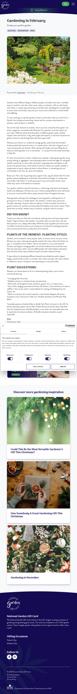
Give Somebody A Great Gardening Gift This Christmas (36, 515)
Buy (65, 4)
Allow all (63, 366)
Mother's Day (12, 643)
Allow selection (38, 366)
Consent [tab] (13, 331)
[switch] (29, 358)
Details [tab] (38, 331)
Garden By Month (23, 31)
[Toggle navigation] (73, 4)
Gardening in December (25, 578)
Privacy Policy (11, 679)
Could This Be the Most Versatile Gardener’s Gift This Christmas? (37, 451)
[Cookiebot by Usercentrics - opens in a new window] (66, 326)
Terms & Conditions (13, 675)
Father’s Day (12, 640)
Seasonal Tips (11, 31)
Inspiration (21, 92)
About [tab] (64, 331)
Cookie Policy (11, 677)
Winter (32, 31)
